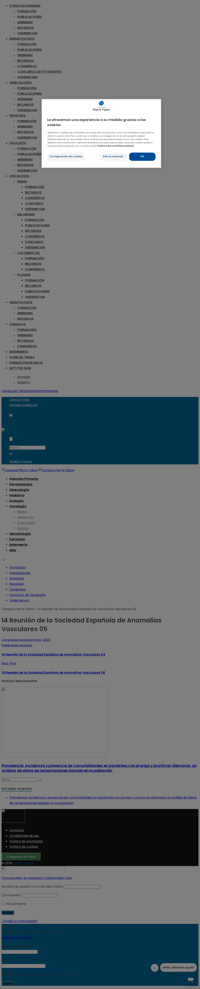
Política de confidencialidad (115, 145)
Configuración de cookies (66, 156)
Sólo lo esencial (113, 156)
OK (142, 156)
